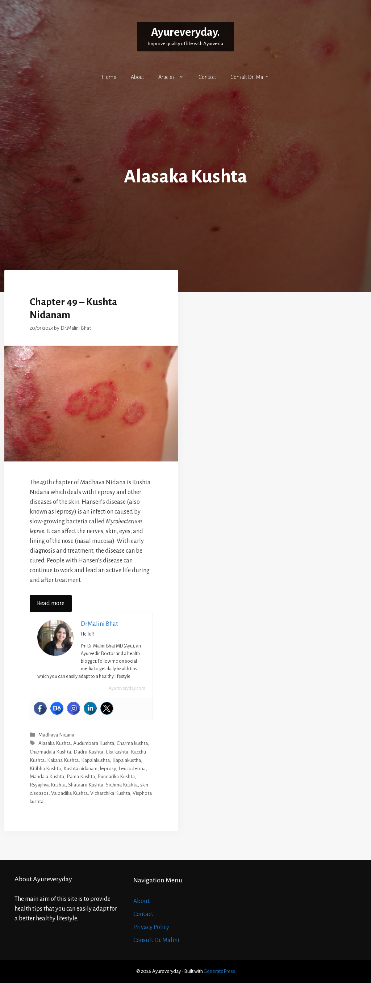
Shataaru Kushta (85, 785)
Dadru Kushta (88, 752)
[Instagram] (73, 708)
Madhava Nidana (56, 735)
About (137, 77)
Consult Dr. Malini (250, 77)
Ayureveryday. (185, 32)
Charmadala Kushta (50, 752)
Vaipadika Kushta (69, 793)
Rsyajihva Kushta (48, 785)
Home (108, 77)
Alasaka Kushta (54, 743)
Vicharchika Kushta (110, 793)
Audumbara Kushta (93, 743)
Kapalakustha (126, 760)
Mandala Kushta (47, 776)
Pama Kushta (81, 776)
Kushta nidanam (80, 768)
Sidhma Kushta (122, 785)
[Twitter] (106, 708)
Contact (207, 77)
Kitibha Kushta (45, 768)
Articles (166, 77)
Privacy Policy (151, 927)
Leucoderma (132, 768)
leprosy (108, 768)
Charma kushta (132, 743)
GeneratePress (219, 971)
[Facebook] (40, 708)
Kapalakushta (95, 760)
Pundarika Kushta (116, 776)
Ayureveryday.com (127, 688)
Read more (50, 603)
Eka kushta (117, 752)
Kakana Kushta (63, 760)
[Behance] (56, 708)
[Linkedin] (90, 708)
